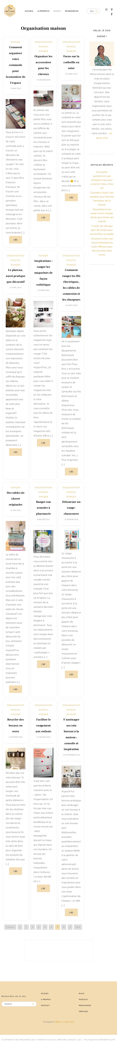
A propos (43, 11)
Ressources (71, 11)
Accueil (29, 11)
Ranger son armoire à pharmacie (43, 508)
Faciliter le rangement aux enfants (43, 725)
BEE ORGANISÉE (22, 1040)
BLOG (56, 11)
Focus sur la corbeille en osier (71, 62)
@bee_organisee (64, 1021)
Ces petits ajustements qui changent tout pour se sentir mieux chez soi (101, 180)
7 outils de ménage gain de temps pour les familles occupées (102, 230)
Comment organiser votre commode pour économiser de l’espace (15, 65)
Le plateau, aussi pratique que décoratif (15, 276)
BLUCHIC (51, 1040)
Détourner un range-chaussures (71, 508)
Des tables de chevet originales (15, 498)
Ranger (15, 42)
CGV (80, 1040)
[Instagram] (106, 9)
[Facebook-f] (112, 14)
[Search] (96, 11)
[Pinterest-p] (112, 9)
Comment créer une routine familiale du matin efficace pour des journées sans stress (102, 246)
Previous (10, 927)
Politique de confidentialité (99, 1040)
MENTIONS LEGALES (66, 1040)
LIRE (16, 239)
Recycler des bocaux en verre (15, 725)
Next (78, 927)
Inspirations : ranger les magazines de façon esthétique (43, 272)
